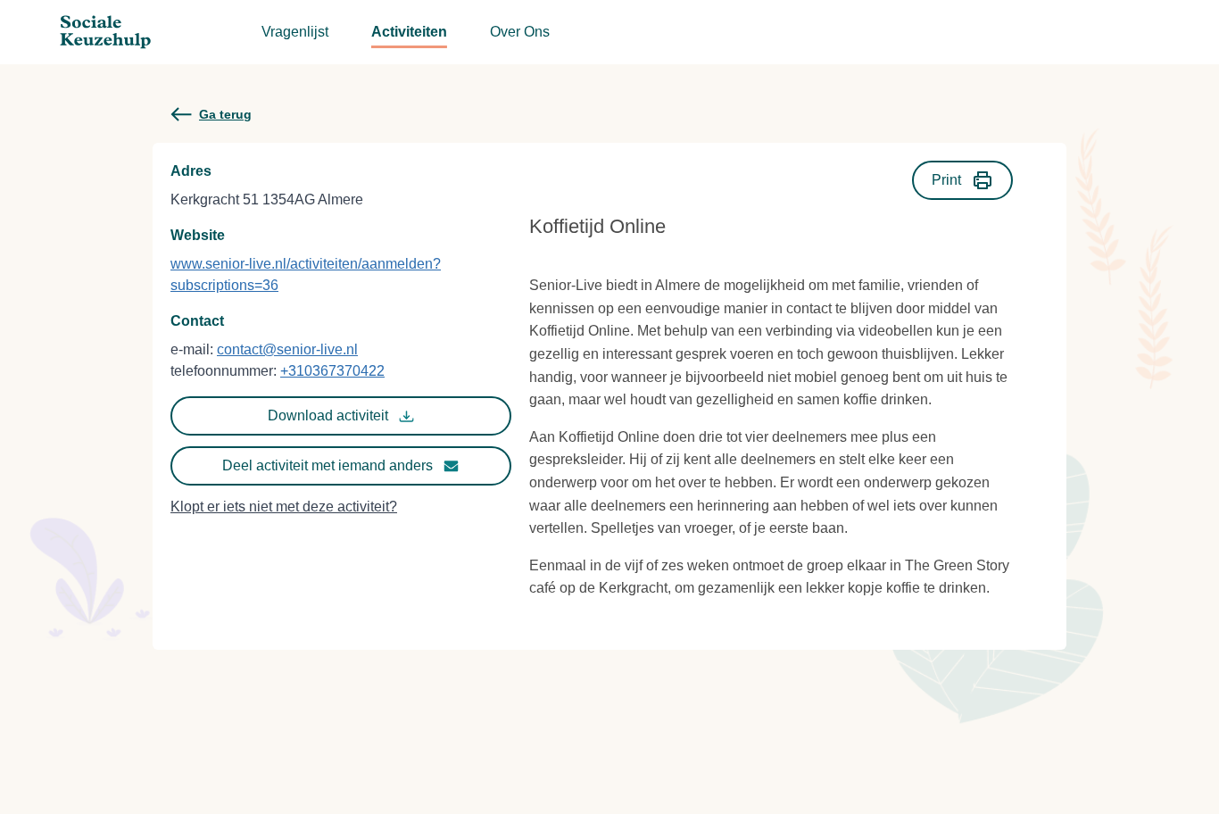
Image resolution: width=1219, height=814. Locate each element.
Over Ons (520, 31)
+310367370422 (332, 370)
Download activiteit (328, 415)
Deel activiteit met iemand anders (327, 465)
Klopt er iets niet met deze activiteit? (283, 506)
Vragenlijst (294, 31)
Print (946, 179)
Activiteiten (409, 31)
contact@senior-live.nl (287, 349)
